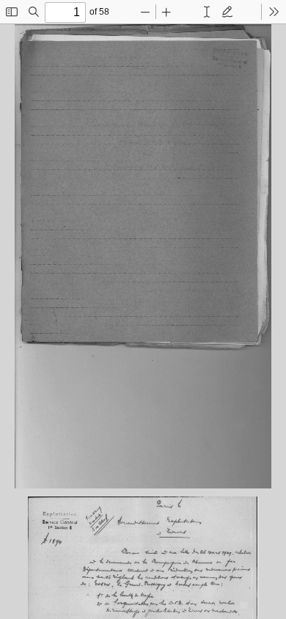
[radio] (207, 11)
